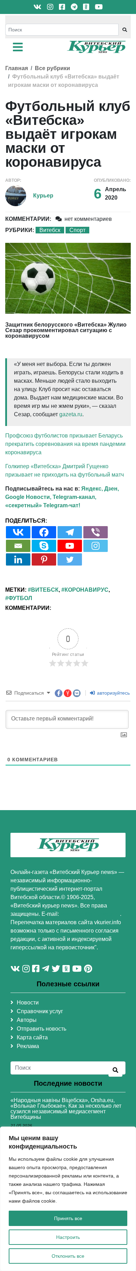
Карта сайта (32, 1037)
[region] (68, 1199)
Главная (16, 68)
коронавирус (86, 590)
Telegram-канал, (74, 497)
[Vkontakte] (18, 532)
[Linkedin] (18, 559)
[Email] (18, 546)
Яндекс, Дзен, (100, 489)
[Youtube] (70, 546)
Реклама (28, 1046)
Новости (28, 1002)
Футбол (20, 598)
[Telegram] (70, 532)
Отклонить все (68, 1256)
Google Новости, (28, 497)
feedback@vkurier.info (90, 914)
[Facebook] (44, 532)
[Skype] (44, 546)
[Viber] (95, 532)
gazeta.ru (70, 414)
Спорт (77, 230)
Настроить (68, 1237)
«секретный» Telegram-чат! (42, 505)
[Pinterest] (44, 559)
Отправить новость (41, 1029)
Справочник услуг (40, 1011)
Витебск (49, 230)
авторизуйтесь (113, 693)
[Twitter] (70, 559)
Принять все (68, 1218)
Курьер (43, 196)
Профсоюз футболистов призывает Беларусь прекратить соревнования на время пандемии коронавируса (65, 444)
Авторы (27, 1020)
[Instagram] (95, 546)
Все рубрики (52, 68)
